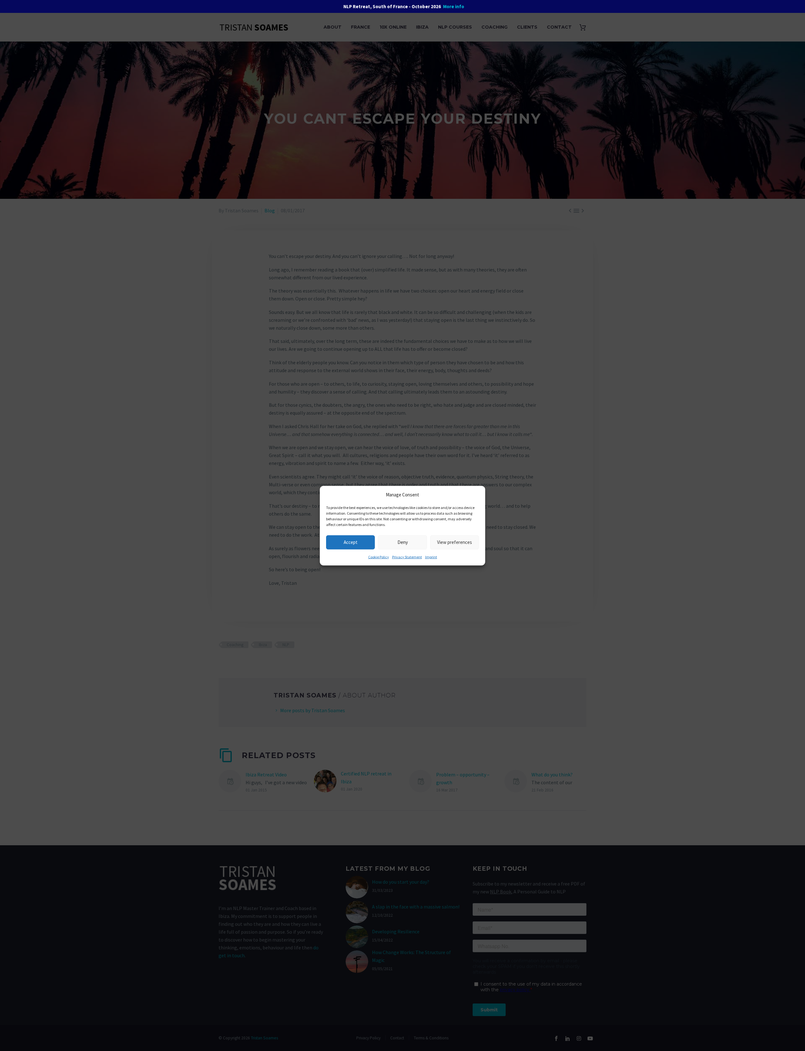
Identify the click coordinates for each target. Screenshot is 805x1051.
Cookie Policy (378, 556)
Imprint (431, 556)
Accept (351, 542)
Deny (402, 542)
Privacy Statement (407, 556)
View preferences (454, 542)
